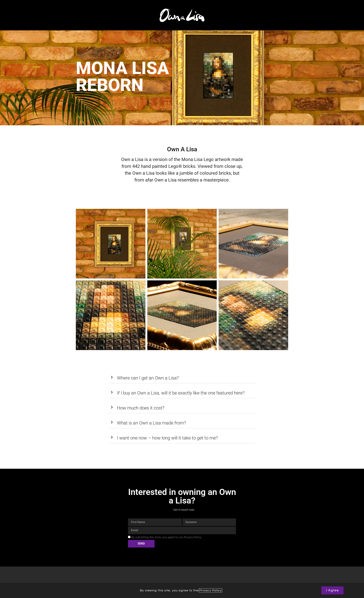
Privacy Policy (210, 590)
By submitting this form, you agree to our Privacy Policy (166, 537)
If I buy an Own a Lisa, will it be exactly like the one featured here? (181, 393)
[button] (182, 378)
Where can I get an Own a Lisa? (148, 378)
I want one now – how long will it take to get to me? (167, 438)
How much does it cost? (140, 408)
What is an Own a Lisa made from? (151, 423)
